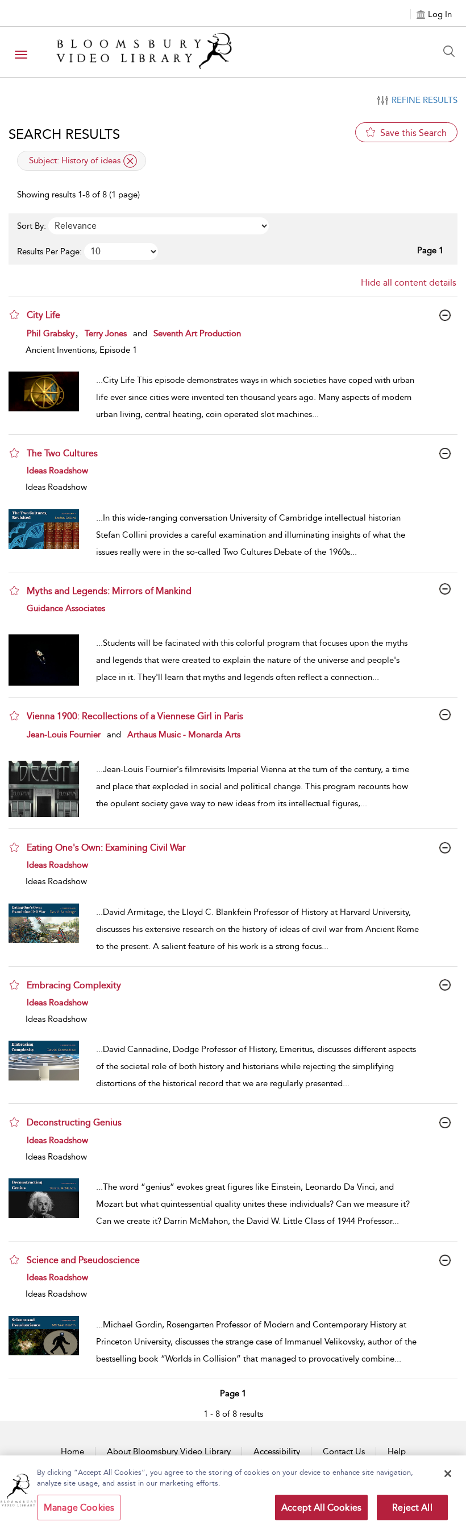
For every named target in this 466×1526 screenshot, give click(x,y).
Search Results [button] (64, 134)
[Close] (447, 1473)
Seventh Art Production (197, 333)
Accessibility (276, 1451)
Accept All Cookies (321, 1507)
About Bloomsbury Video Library (169, 1451)
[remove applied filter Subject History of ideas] (130, 161)
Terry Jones (106, 333)
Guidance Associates (66, 608)
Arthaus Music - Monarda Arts (183, 734)
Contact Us (344, 1451)
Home (72, 1451)
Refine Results (424, 100)
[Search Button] (451, 51)
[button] (14, 314)
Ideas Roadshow (57, 470)
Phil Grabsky (50, 333)
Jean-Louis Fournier (64, 734)
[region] (233, 1490)
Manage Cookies (79, 1507)
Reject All (412, 1507)
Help (397, 1451)
